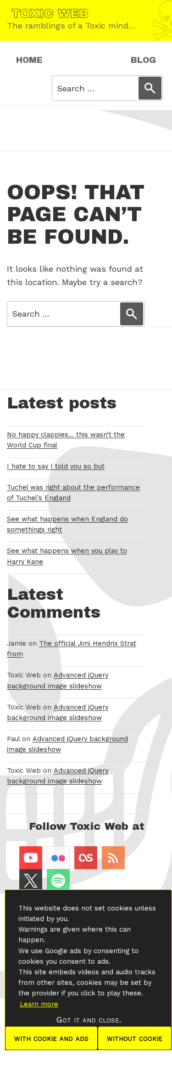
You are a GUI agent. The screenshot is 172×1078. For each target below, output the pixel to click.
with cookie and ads (51, 1038)
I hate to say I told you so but (56, 466)
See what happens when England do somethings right (67, 524)
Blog (143, 60)
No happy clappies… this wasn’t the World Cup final (66, 440)
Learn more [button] (39, 1004)
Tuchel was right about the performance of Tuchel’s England (73, 493)
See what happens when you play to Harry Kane (67, 556)
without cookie (134, 1038)
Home (29, 60)
